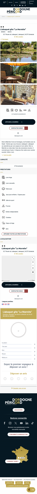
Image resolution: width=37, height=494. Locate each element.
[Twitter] (17, 5)
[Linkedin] (22, 5)
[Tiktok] (25, 5)
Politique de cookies (29, 479)
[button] (18, 52)
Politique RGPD (18, 479)
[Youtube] (19, 5)
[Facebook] (11, 5)
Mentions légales (7, 479)
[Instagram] (14, 5)
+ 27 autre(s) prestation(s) (18, 114)
